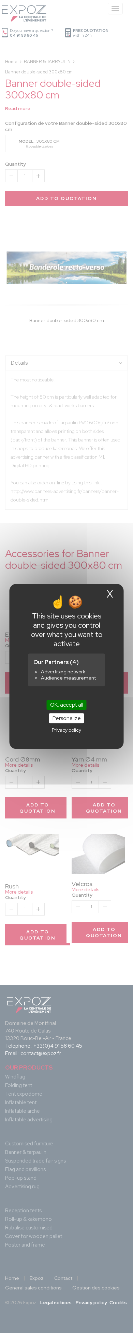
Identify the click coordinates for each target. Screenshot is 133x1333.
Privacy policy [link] (66, 730)
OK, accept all (66, 704)
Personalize (67, 718)
